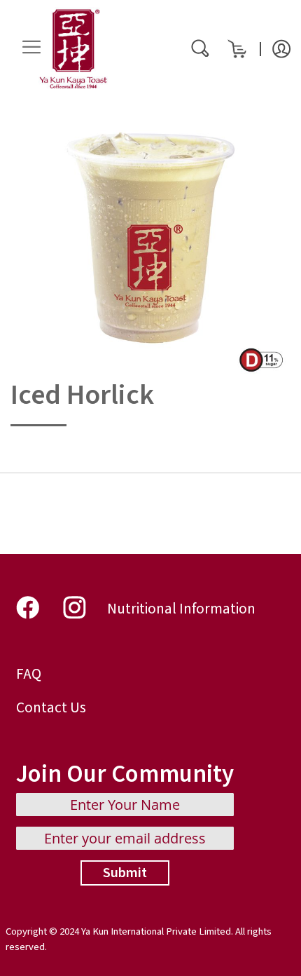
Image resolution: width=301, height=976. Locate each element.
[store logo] (73, 49)
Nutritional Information (181, 609)
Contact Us (51, 708)
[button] (281, 47)
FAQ (28, 674)
